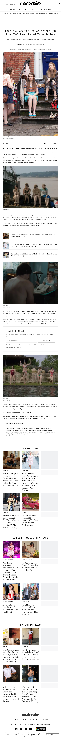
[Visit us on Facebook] (25, 729)
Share (6, 143)
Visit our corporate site (52, 733)
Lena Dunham (47, 223)
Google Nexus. (42, 418)
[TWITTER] (17, 424)
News (42, 44)
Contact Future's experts (31, 719)
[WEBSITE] (21, 424)
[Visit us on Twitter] (16, 729)
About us (14, 724)
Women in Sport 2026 (15, 13)
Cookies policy (53, 722)
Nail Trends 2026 (53, 13)
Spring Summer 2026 (41, 13)
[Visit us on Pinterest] (30, 729)
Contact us (46, 719)
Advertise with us (26, 722)
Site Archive (15, 719)
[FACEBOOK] (14, 424)
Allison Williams (31, 311)
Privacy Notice (46, 344)
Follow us (48, 143)
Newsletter (55, 143)
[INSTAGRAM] (19, 424)
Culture (39, 9)
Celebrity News (30, 25)
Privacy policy (40, 722)
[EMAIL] (23, 424)
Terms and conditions (10, 722)
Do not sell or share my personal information (35, 724)
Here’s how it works (47, 49)
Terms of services (23, 344)
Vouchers (47, 9)
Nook (34, 418)
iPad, (50, 416)
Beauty (20, 9)
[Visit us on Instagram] (21, 729)
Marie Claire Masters (28, 13)
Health (27, 9)
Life (33, 9)
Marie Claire (21, 44)
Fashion (12, 9)
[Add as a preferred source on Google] (45, 729)
